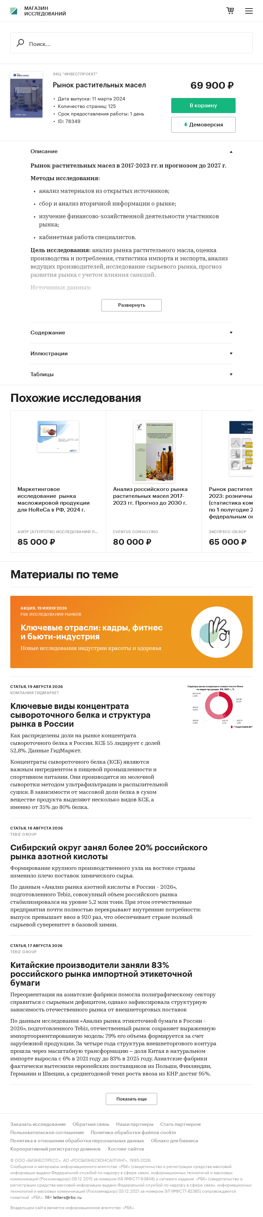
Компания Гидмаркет (34, 693)
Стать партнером (180, 1124)
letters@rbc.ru (67, 1196)
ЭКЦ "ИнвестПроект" (75, 74)
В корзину (203, 105)
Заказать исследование (38, 1124)
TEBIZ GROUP (23, 834)
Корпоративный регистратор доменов (55, 1149)
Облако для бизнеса (174, 1141)
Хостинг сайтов (126, 1149)
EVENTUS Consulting (135, 532)
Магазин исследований (45, 11)
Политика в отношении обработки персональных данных (77, 1141)
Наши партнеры (134, 1124)
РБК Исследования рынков (51, 614)
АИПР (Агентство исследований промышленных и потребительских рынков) (58, 532)
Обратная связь (91, 1124)
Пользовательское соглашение (47, 1132)
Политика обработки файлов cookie (133, 1132)
